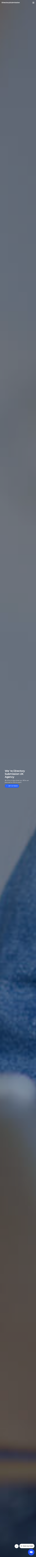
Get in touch (13, 786)
